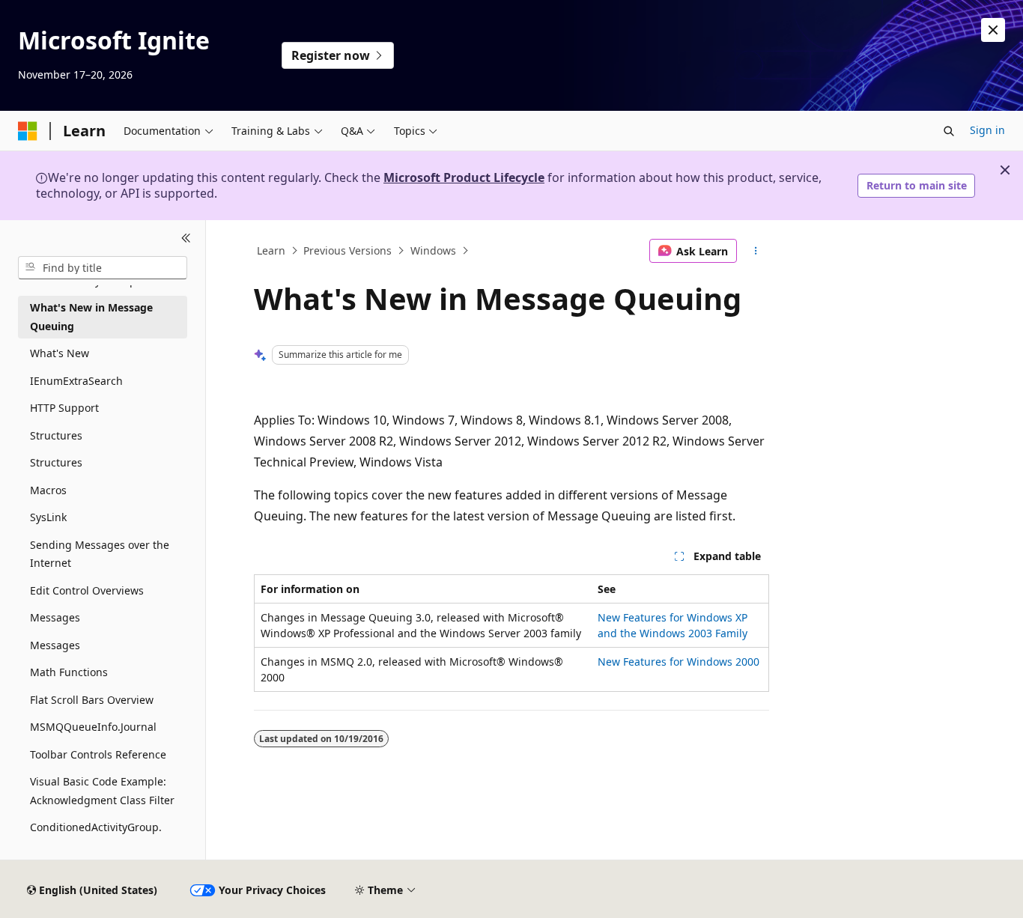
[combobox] (102, 267)
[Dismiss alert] (993, 30)
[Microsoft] (27, 131)
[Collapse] (186, 238)
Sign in (987, 130)
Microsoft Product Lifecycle (463, 177)
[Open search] (949, 131)
